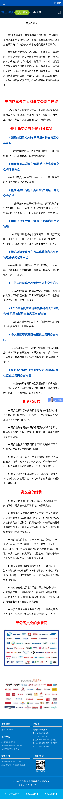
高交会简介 (22, 12)
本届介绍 (36, 12)
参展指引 (34, 794)
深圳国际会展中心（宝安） (12, 762)
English (57, 3)
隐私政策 (46, 781)
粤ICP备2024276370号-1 (35, 785)
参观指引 (53, 794)
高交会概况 (14, 794)
